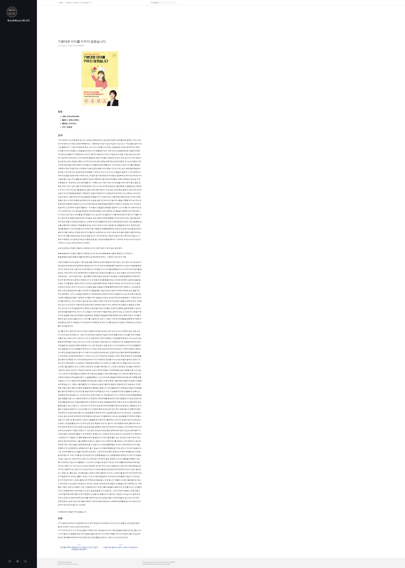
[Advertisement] (18, 42)
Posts (61, 2)
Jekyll (66, 564)
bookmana (68, 562)
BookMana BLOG (18, 20)
